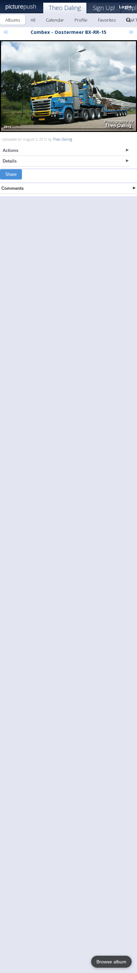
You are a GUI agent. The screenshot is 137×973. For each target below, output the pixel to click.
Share (11, 174)
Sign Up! (104, 8)
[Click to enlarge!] (68, 86)
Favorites (107, 20)
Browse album (111, 961)
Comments (12, 188)
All (33, 20)
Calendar (55, 20)
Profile (80, 20)
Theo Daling (65, 8)
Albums (12, 20)
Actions (10, 150)
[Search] (128, 20)
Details (10, 161)
